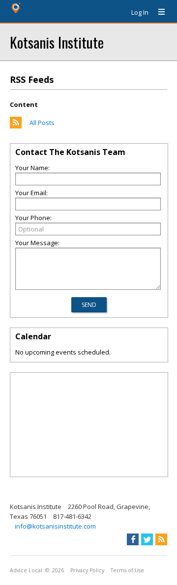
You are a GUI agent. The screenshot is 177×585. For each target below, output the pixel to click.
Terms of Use (127, 570)
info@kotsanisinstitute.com (55, 526)
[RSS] (161, 539)
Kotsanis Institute (57, 41)
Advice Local (26, 570)
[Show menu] (157, 12)
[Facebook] (133, 539)
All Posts (42, 122)
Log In (139, 12)
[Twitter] (147, 539)
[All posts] (16, 126)
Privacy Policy (87, 570)
